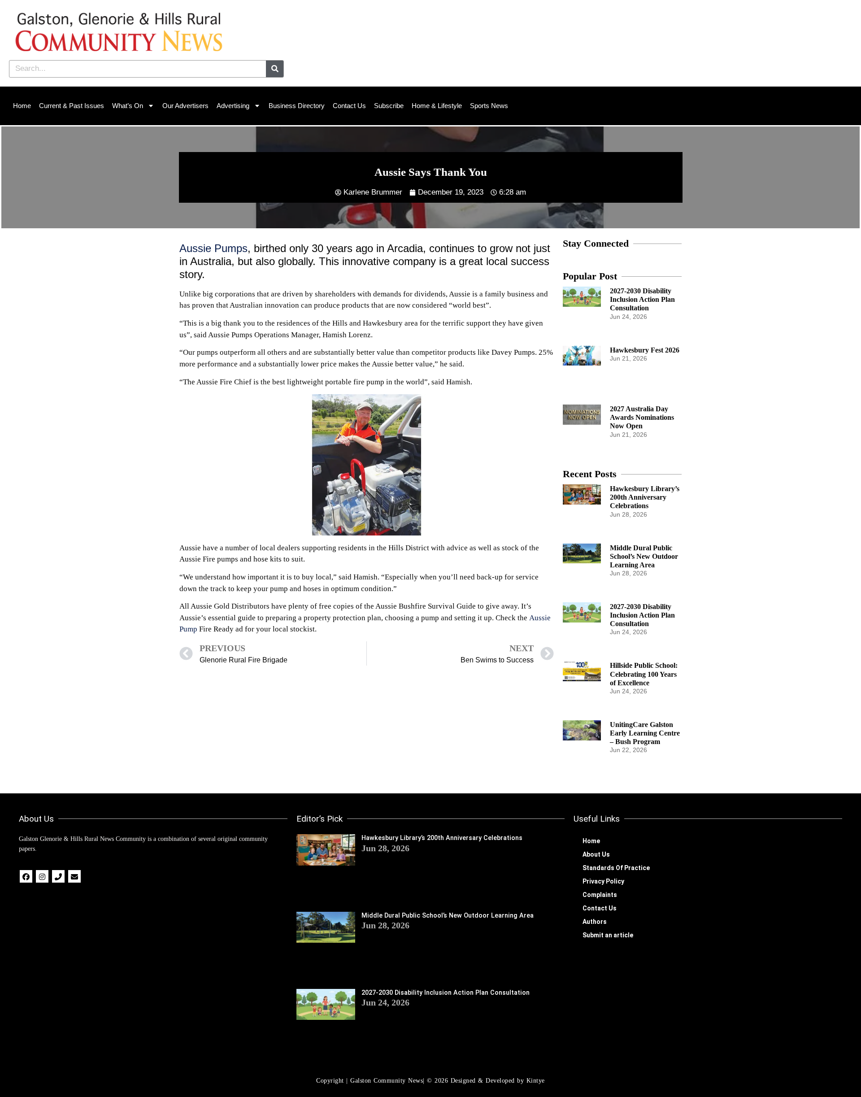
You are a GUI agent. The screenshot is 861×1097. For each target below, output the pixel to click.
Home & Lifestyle (437, 105)
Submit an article (608, 935)
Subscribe (389, 105)
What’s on (127, 105)
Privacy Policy (603, 881)
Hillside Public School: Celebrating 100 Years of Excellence (644, 674)
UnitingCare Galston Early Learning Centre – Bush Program (645, 733)
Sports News (489, 105)
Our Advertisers (185, 105)
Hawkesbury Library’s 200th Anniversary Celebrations (644, 497)
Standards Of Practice (616, 867)
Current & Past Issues (71, 105)
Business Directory (297, 105)
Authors (595, 921)
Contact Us (349, 105)
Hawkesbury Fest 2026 (644, 350)
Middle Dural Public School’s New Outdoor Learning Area (644, 556)
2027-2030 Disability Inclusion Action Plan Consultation (642, 299)
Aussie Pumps (213, 248)
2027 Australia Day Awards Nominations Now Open (642, 417)
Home (22, 105)
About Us (596, 854)
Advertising (233, 105)
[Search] (274, 69)
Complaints (600, 894)
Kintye (535, 1080)
